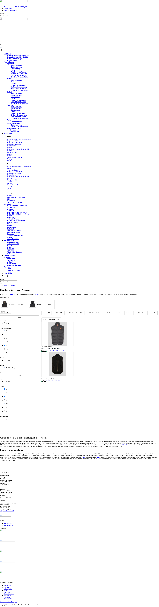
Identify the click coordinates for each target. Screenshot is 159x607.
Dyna (9, 78)
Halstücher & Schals (14, 144)
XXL (7, 342)
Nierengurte (11, 201)
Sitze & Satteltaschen (18, 75)
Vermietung (11, 260)
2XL (7, 400)
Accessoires (8, 204)
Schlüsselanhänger (14, 230)
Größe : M (140, 313)
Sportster (10, 64)
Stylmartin (10, 250)
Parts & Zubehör (9, 62)
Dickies (10, 245)
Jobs (9, 272)
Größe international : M (95, 313)
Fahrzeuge (7, 54)
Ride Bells (10, 229)
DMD (9, 247)
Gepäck (13, 70)
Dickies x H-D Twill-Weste (16, 304)
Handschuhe (11, 146)
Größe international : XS (113, 313)
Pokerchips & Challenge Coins (18, 214)
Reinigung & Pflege (14, 128)
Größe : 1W (46, 313)
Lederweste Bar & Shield (43, 304)
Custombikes (12, 60)
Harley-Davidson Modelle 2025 (18, 57)
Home (1, 285)
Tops (8, 190)
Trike (9, 120)
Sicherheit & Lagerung (19, 73)
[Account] (0, 46)
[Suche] (0, 17)
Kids (8, 199)
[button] (21, 323)
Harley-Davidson (13, 242)
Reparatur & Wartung (14, 265)
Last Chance (8, 273)
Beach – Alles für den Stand (16, 197)
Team (9, 268)
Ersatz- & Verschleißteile (19, 77)
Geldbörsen (11, 217)
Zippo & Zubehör (13, 239)
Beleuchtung (15, 68)
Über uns (7, 267)
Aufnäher (10, 210)
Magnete (10, 225)
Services (7, 257)
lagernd (7, 419)
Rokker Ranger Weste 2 (48, 379)
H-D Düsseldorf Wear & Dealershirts (19, 139)
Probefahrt (11, 259)
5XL (7, 353)
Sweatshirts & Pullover (14, 157)
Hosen (9, 151)
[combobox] (8, 15)
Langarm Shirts (12, 152)
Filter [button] (19, 317)
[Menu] (0, 44)
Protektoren (11, 227)
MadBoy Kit (15, 131)
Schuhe (9, 156)
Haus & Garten (12, 222)
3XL (7, 345)
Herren (7, 323)
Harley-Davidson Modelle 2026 (18, 55)
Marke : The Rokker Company (51, 319)
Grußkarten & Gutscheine (16, 220)
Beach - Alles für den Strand (17, 212)
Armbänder (11, 207)
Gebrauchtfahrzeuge (14, 59)
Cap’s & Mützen (12, 141)
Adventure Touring (14, 123)
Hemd (36, 294)
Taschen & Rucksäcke (15, 235)
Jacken (9, 154)
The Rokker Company (15, 252)
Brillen (9, 215)
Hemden (10, 147)
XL (6, 338)
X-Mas (9, 237)
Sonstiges (10, 234)
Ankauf (9, 262)
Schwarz (8, 360)
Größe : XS (153, 313)
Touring (10, 105)
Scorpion (10, 249)
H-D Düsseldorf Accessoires (17, 206)
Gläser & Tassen (13, 219)
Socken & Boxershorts (14, 202)
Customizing (11, 130)
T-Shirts (9, 159)
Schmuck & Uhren (13, 232)
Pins (8, 224)
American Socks (13, 244)
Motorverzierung (17, 65)
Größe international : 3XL (75, 313)
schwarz (8, 381)
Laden (19, 375)
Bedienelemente (16, 67)
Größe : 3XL (59, 313)
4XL (7, 349)
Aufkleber (10, 209)
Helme (9, 196)
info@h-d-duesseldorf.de (7, 511)
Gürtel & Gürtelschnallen (15, 142)
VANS (9, 254)
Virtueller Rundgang (14, 270)
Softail (9, 92)
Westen (9, 161)
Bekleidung (8, 133)
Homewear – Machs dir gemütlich (18, 149)
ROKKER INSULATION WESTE (51, 348)
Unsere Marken (9, 240)
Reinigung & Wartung (18, 72)
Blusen (9, 168)
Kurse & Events (9, 255)
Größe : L (129, 313)
